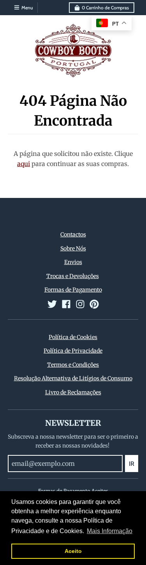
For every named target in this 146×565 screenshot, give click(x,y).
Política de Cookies (73, 337)
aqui (23, 164)
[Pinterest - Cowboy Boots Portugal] (94, 304)
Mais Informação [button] (109, 531)
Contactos (73, 234)
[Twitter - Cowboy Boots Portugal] (52, 304)
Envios (73, 262)
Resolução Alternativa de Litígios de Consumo (73, 378)
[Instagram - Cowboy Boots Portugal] (80, 304)
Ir (131, 463)
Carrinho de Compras (105, 7)
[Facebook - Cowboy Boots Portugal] (66, 304)
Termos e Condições (73, 364)
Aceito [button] (73, 551)
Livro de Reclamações (73, 392)
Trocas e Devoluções (72, 276)
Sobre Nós (73, 248)
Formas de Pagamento (73, 289)
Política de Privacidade (73, 350)
